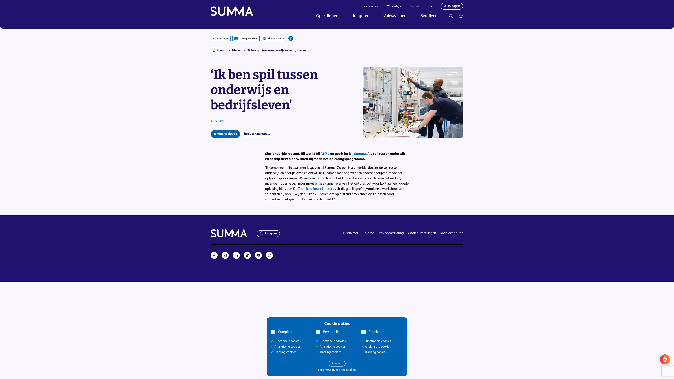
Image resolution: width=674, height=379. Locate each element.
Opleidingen (327, 16)
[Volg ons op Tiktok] (247, 255)
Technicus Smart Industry (316, 189)
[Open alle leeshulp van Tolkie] (290, 38)
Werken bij (393, 6)
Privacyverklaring (391, 233)
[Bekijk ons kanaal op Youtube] (258, 255)
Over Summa (369, 6)
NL (428, 6)
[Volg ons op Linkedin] (236, 255)
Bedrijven (429, 16)
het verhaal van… (257, 134)
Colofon (368, 233)
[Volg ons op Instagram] (225, 255)
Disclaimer (350, 233)
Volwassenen (395, 16)
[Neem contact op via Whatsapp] (269, 255)
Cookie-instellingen (422, 233)
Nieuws (237, 50)
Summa (360, 154)
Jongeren (360, 16)
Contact (414, 6)
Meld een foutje (451, 233)
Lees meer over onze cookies (337, 370)
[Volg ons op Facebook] (214, 255)
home (220, 50)
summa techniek (225, 134)
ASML (325, 154)
